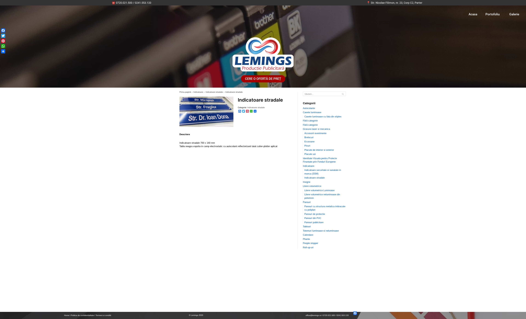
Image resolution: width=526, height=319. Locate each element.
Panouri (307, 202)
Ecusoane (309, 141)
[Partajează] (255, 111)
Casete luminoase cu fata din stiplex (322, 116)
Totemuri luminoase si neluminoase (321, 230)
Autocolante (309, 108)
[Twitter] (243, 111)
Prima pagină (185, 92)
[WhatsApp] (251, 111)
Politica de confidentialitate (82, 315)
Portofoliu (492, 14)
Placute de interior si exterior (319, 150)
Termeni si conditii (103, 315)
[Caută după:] (324, 94)
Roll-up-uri (308, 247)
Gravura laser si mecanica (316, 129)
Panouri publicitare (313, 222)
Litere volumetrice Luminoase (319, 190)
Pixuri (307, 145)
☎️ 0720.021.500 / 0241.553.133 (131, 2)
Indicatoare (198, 92)
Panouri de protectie (314, 214)
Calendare (308, 235)
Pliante (306, 239)
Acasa (473, 14)
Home (66, 315)
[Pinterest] (247, 111)
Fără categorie (310, 120)
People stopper (310, 243)
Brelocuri (309, 137)
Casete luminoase (312, 112)
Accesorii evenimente (315, 133)
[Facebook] (240, 111)
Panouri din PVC (312, 218)
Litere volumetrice (312, 186)
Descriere (184, 134)
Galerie (514, 14)
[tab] (184, 134)
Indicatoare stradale (214, 92)
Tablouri (307, 226)
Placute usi (310, 154)
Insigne (306, 182)
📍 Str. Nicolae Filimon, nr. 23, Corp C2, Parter (394, 2)
